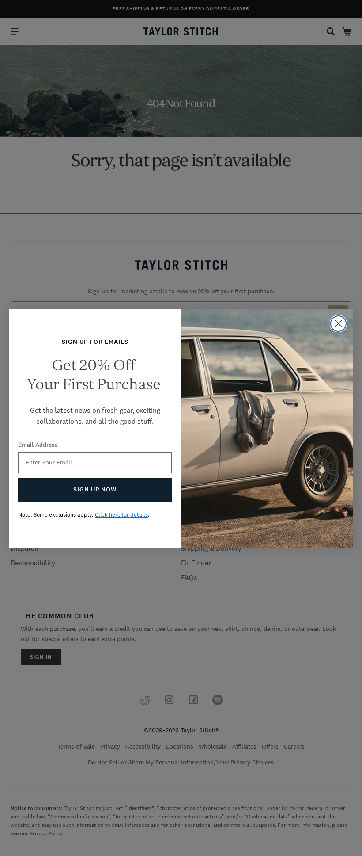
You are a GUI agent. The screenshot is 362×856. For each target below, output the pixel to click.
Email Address (38, 445)
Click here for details (121, 514)
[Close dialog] (338, 323)
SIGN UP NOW (95, 489)
